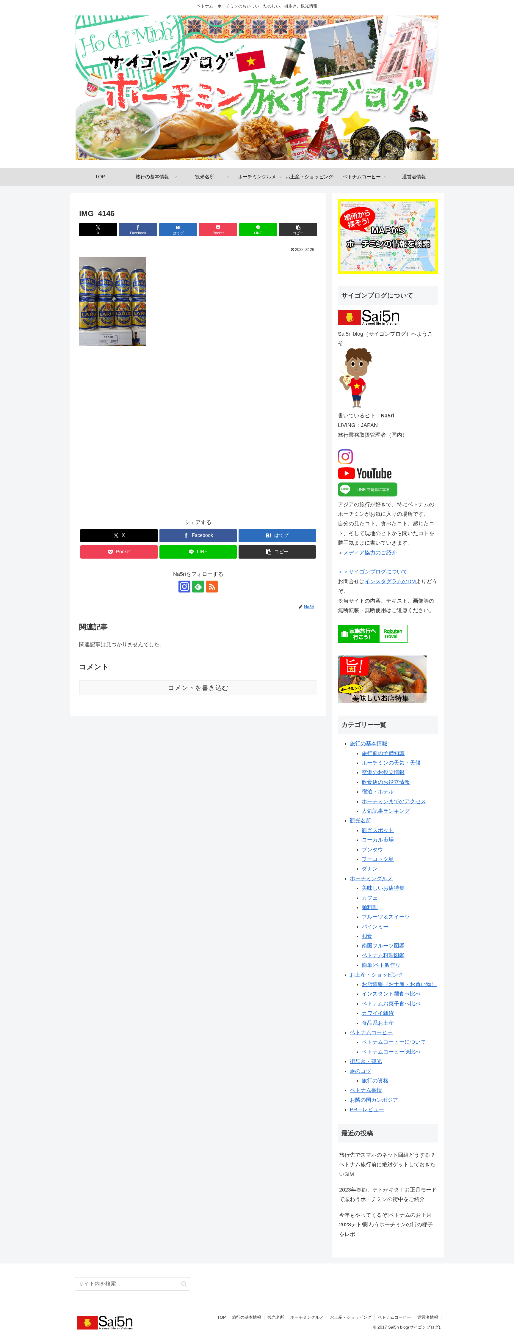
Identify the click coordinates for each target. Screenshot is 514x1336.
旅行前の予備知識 (383, 753)
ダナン (370, 869)
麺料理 (370, 907)
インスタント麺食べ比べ (391, 994)
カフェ (370, 898)
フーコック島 (378, 859)
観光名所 (360, 820)
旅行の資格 (375, 1081)
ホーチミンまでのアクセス (394, 801)
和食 (367, 936)
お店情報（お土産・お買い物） (399, 984)
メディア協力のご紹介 (370, 553)
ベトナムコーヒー (371, 1032)
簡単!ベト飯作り (381, 965)
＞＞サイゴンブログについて (373, 572)
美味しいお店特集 (383, 888)
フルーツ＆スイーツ (386, 917)
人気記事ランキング (386, 811)
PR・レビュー (367, 1109)
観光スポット (378, 830)
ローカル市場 (378, 840)
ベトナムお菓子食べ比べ (391, 1004)
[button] (298, 229)
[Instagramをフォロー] (184, 586)
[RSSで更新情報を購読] (212, 586)
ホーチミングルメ (371, 878)
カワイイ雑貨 (378, 1013)
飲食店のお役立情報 (386, 782)
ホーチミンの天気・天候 (391, 763)
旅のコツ (360, 1071)
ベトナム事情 (366, 1090)
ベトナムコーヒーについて (394, 1042)
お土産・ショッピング (376, 975)
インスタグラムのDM (390, 581)
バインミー (375, 927)
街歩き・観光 (366, 1061)
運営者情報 (427, 1317)
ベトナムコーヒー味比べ (391, 1052)
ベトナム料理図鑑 (383, 955)
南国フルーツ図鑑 (383, 946)
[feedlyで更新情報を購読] (198, 586)
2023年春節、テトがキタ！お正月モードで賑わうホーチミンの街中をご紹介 (388, 1194)
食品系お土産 (378, 1023)
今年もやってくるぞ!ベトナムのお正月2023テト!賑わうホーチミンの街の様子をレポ (386, 1224)
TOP (221, 1317)
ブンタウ (372, 850)
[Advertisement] (198, 436)
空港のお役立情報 (383, 772)
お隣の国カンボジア (374, 1100)
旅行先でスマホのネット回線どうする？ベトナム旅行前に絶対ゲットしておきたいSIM (387, 1164)
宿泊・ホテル (378, 792)
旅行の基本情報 (368, 743)
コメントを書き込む (198, 687)
